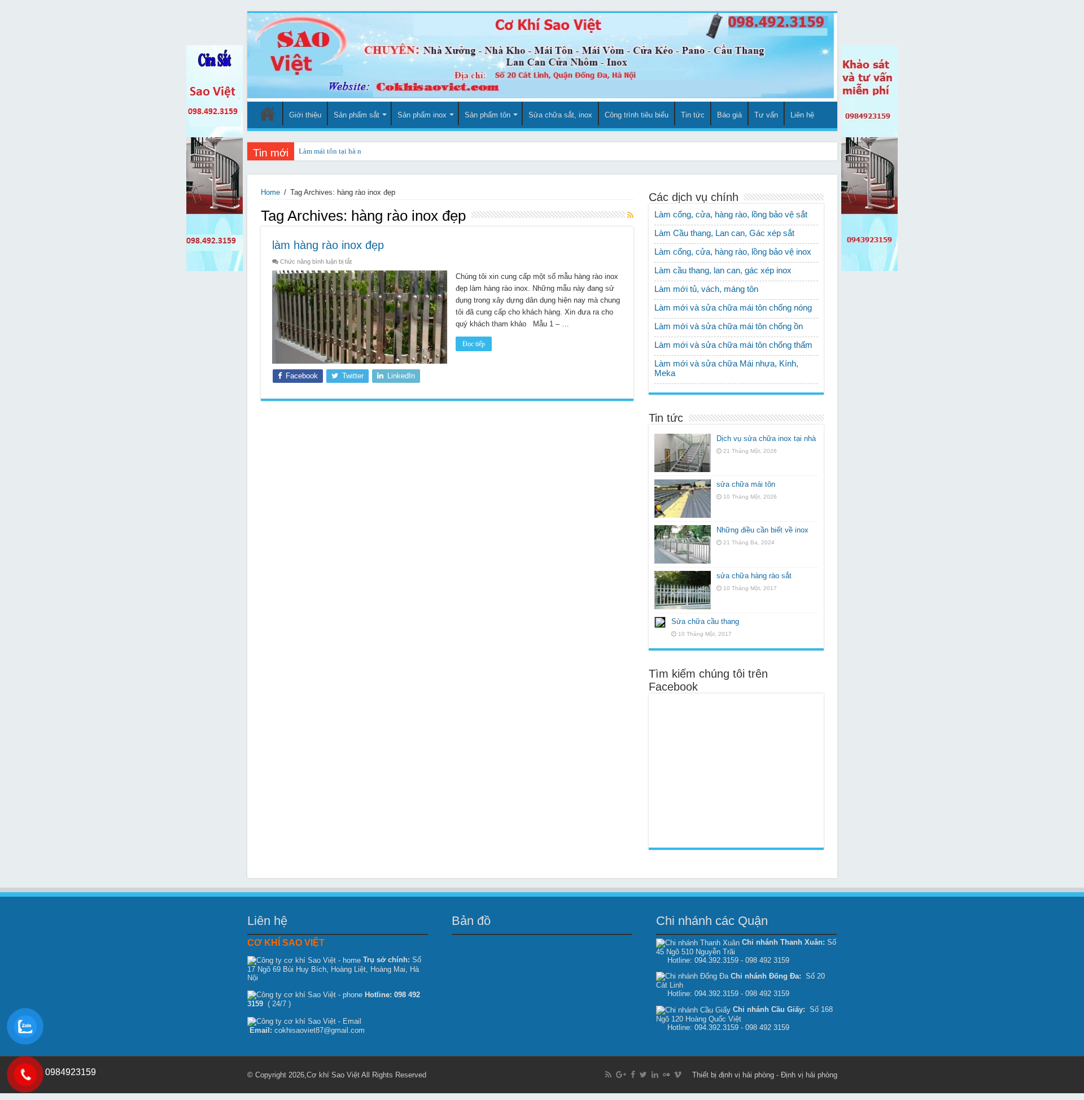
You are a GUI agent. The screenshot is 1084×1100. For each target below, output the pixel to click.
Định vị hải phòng (809, 1075)
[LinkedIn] (654, 1074)
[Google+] (621, 1074)
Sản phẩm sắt (356, 115)
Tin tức (693, 115)
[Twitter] (643, 1074)
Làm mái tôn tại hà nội (333, 151)
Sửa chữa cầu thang (705, 621)
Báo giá (729, 115)
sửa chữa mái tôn (745, 484)
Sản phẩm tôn (487, 115)
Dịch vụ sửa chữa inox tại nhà (766, 438)
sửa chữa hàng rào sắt (754, 575)
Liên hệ (802, 115)
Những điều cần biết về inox (762, 530)
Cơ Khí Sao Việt (267, 113)
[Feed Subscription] (630, 215)
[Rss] (608, 1074)
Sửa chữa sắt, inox (560, 115)
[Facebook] (633, 1074)
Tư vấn (766, 115)
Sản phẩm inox (422, 115)
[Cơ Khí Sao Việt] (542, 57)
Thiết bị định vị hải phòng (733, 1075)
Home (270, 192)
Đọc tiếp (473, 344)
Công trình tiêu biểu (636, 115)
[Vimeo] (678, 1074)
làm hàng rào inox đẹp (328, 245)
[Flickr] (666, 1074)
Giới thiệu (305, 115)
